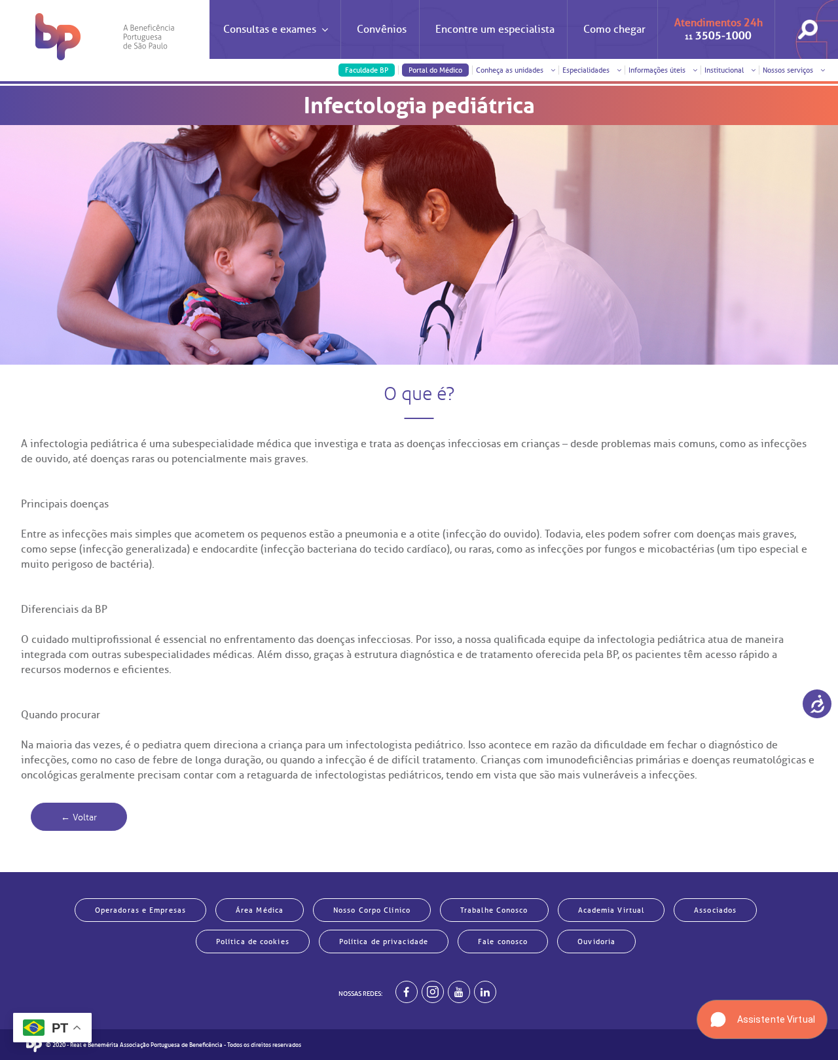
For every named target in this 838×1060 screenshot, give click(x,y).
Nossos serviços (789, 70)
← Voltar (79, 817)
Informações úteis (657, 70)
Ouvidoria (596, 941)
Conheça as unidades (510, 70)
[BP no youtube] (459, 992)
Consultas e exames (269, 29)
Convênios (382, 29)
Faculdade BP (366, 70)
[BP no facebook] (406, 992)
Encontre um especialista (495, 29)
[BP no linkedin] (485, 992)
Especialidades (586, 70)
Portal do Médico (435, 70)
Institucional (725, 70)
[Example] (433, 992)
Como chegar (614, 29)
